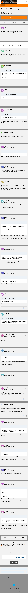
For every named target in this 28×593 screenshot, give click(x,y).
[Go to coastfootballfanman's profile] (2, 133)
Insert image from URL (20, 557)
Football (10, 13)
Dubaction (7, 350)
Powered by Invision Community (14, 591)
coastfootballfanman (10, 132)
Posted (9, 28)
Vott (3, 12)
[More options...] (25, 28)
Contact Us (16, 588)
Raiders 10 (7, 50)
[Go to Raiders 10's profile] (2, 51)
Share (14, 568)
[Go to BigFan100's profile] (2, 201)
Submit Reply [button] (14, 562)
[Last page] (26, 22)
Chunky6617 (7, 388)
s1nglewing (7, 65)
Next (24, 22)
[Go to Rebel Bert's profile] (2, 470)
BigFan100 (7, 200)
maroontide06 (8, 109)
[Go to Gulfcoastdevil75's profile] (2, 335)
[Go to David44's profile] (2, 182)
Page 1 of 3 (14, 22)
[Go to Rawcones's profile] (2, 218)
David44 (6, 181)
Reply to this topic (14, 17)
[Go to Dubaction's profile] (2, 350)
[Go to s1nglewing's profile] (2, 66)
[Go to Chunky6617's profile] (2, 388)
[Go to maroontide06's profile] (2, 110)
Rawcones (7, 217)
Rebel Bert (7, 469)
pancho (6, 166)
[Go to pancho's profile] (2, 167)
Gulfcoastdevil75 (9, 334)
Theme (11, 588)
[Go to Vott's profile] (2, 28)
